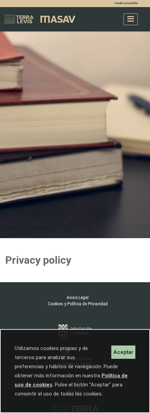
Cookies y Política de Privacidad (78, 303)
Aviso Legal (78, 297)
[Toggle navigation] (130, 19)
